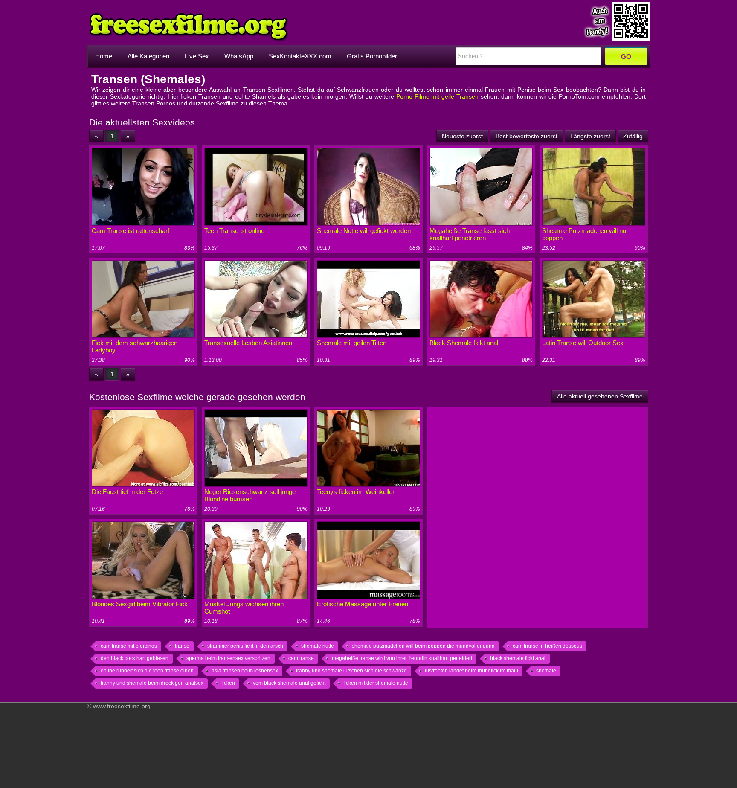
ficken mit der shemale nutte (375, 683)
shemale (546, 671)
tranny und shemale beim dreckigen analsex (152, 683)
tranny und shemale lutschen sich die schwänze (351, 671)
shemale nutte (317, 646)
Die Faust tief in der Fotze (127, 491)
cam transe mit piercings (129, 646)
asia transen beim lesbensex (245, 671)
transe (182, 646)
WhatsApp (238, 56)
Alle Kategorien (148, 56)
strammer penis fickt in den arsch (245, 646)
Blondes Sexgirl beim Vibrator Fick (140, 604)
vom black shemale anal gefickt (289, 683)
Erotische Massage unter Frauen (362, 604)
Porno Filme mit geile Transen (437, 96)
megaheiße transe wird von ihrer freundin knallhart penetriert (402, 658)
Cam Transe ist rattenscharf (130, 230)
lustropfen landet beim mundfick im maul (471, 671)
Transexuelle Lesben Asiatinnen (248, 342)
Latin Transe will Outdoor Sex (583, 342)
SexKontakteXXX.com (300, 56)
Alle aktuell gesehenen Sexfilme (600, 396)
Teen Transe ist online (234, 230)
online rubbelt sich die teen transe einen (147, 671)
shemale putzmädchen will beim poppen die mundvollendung (423, 646)
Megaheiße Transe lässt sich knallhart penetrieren (469, 234)
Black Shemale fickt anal (463, 342)
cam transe (301, 658)
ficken (228, 683)
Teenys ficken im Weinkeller (356, 491)
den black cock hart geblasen (134, 658)
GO (626, 56)
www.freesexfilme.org (122, 706)
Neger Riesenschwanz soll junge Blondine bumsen (250, 495)
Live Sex (197, 56)
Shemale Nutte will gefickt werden (364, 230)
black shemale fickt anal (517, 658)
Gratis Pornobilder (372, 56)
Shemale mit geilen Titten (351, 342)
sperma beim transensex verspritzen (228, 658)
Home (103, 56)
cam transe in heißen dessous (547, 646)
